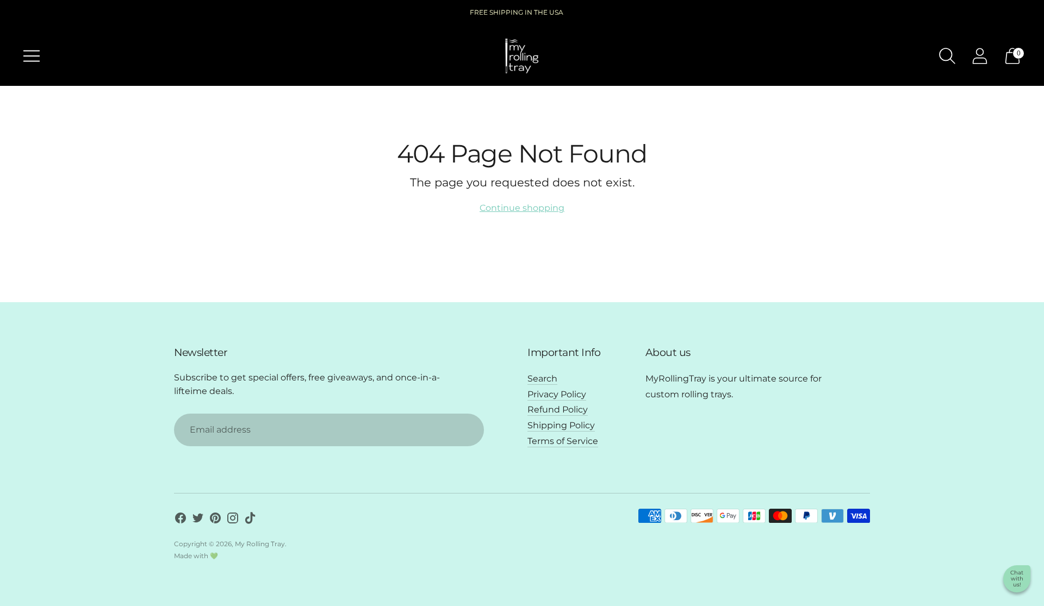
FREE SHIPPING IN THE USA (516, 12)
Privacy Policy (556, 394)
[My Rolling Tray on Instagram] (232, 520)
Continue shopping (522, 208)
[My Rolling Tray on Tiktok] (250, 520)
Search (542, 378)
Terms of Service (562, 441)
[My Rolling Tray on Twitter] (197, 520)
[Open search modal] (947, 56)
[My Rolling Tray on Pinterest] (215, 520)
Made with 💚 (196, 556)
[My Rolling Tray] (522, 56)
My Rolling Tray (260, 544)
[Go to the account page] (980, 56)
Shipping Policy (561, 425)
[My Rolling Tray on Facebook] (180, 520)
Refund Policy (557, 409)
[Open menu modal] (31, 56)
